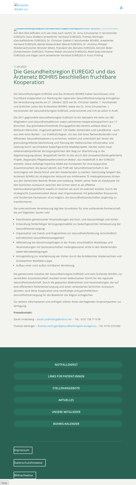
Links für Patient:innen (66, 376)
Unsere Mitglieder (66, 412)
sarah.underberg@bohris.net (54, 319)
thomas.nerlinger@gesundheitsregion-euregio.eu (67, 326)
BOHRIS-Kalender (66, 424)
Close (4, 482)
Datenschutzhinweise (28, 463)
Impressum (21, 450)
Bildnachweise (23, 475)
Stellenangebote (66, 388)
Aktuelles (66, 400)
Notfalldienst (66, 365)
